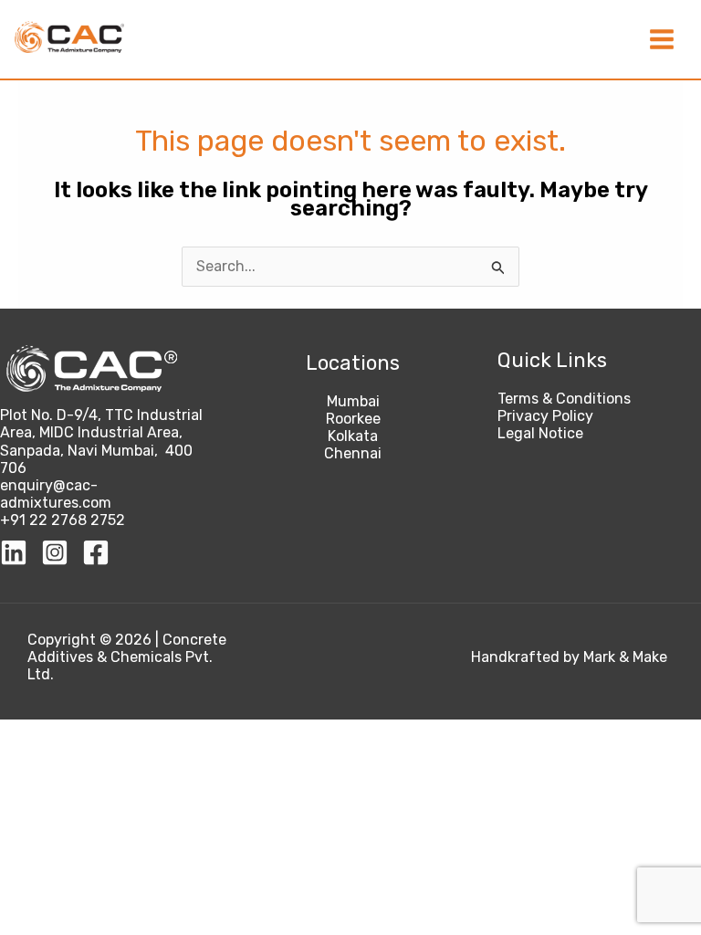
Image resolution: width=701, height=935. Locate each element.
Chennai (353, 453)
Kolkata (353, 436)
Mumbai (353, 401)
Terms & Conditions (564, 398)
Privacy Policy (545, 416)
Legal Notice (540, 433)
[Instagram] (54, 552)
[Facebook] (96, 552)
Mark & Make (625, 657)
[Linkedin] (13, 552)
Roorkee (353, 418)
